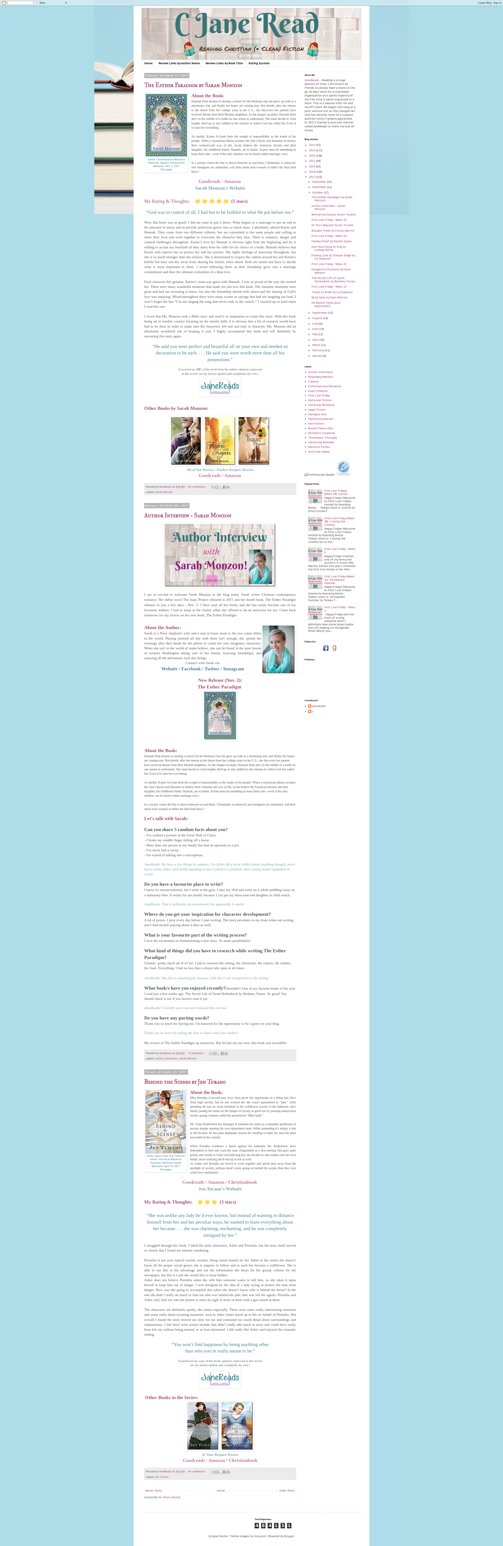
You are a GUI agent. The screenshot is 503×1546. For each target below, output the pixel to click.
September (320, 313)
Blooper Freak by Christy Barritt (332, 230)
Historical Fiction (319, 400)
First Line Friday (319, 395)
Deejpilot (260, 1536)
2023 (312, 155)
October (318, 192)
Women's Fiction (319, 447)
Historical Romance (321, 405)
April (315, 339)
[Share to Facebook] (224, 487)
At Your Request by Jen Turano (332, 225)
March (316, 345)
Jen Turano (162, 1476)
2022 (312, 161)
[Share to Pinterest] (228, 487)
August (317, 318)
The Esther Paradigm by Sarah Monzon (193, 85)
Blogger (289, 1536)
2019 (312, 166)
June (315, 329)
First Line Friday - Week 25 (328, 220)
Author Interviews (166, 1058)
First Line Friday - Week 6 (339, 550)
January (317, 356)
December (319, 182)
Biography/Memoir (320, 377)
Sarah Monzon (164, 492)
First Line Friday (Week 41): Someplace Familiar (339, 580)
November (319, 187)
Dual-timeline (318, 391)
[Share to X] (221, 487)
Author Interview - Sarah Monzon (187, 515)
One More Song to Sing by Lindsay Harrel (328, 248)
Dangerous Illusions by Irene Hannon (331, 271)
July (315, 323)
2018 (312, 171)
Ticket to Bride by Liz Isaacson (332, 292)
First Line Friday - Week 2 (339, 609)
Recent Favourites (320, 428)
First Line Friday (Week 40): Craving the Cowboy (339, 522)
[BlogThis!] (217, 487)
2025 (312, 145)
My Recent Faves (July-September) (326, 304)
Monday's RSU (317, 414)
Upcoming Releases (321, 442)
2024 (312, 150)
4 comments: (196, 1053)
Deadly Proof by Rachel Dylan (331, 241)
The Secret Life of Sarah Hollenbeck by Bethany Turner (333, 279)
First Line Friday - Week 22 (328, 286)
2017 (312, 177)
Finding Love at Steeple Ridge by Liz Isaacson (333, 257)
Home (148, 63)
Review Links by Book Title (224, 63)
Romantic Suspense (321, 433)
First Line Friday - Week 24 (328, 236)
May (315, 334)
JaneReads (319, 706)
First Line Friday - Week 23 (328, 264)
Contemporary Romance (324, 386)
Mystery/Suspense (320, 419)
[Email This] (213, 487)
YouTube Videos (319, 451)
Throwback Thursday (322, 437)
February (318, 350)
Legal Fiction (316, 409)
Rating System (259, 63)
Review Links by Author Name (179, 63)
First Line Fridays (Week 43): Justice (336, 492)
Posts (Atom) (172, 1497)
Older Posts (287, 1490)
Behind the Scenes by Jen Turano (185, 1081)
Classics (313, 381)
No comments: (197, 486)
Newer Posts (153, 1490)
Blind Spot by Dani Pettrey (329, 297)
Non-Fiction (316, 423)
